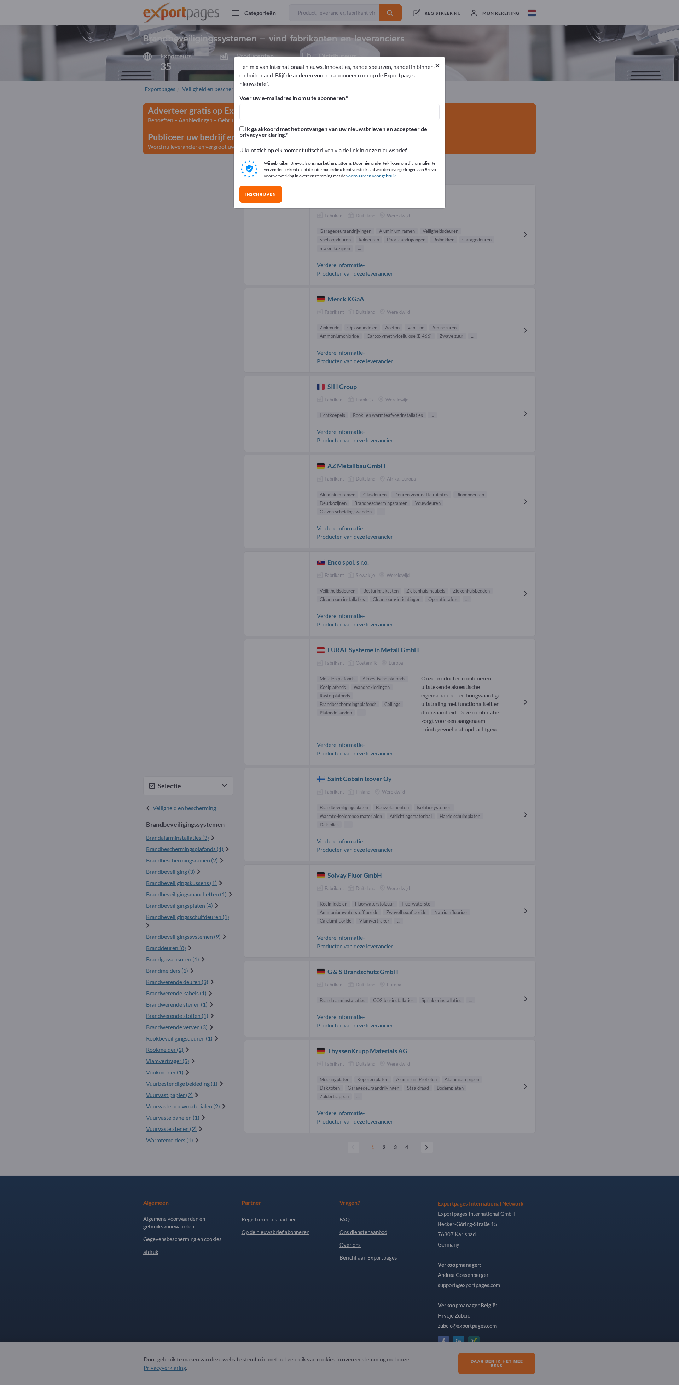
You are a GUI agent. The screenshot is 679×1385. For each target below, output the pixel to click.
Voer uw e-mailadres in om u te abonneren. (292, 98)
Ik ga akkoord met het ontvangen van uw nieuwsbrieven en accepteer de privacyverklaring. (333, 131)
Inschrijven (260, 194)
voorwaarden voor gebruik (371, 175)
